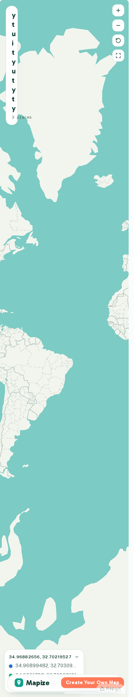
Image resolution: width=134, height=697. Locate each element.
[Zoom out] (118, 25)
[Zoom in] (118, 10)
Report (113, 688)
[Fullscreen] (118, 55)
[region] (64, 348)
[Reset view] (118, 40)
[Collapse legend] (76, 656)
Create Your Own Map (92, 682)
